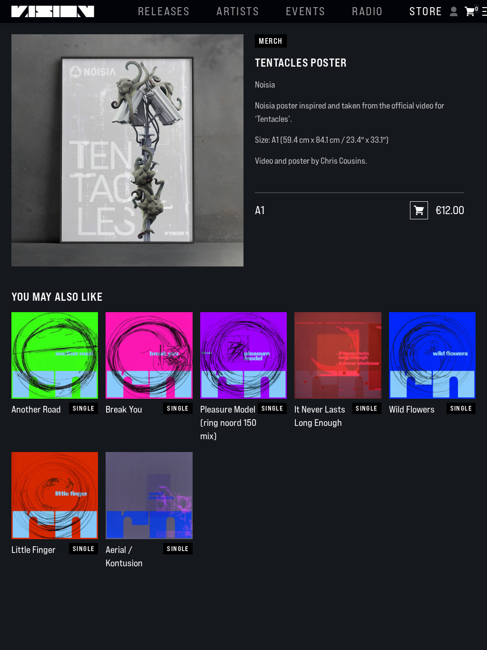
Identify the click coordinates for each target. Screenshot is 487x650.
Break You (124, 409)
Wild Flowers (412, 409)
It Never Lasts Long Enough (319, 416)
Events (305, 11)
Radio (367, 11)
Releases (164, 11)
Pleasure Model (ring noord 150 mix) (228, 423)
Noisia (265, 84)
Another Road (36, 409)
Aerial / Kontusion (124, 556)
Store (425, 11)
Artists (237, 11)
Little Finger (33, 549)
